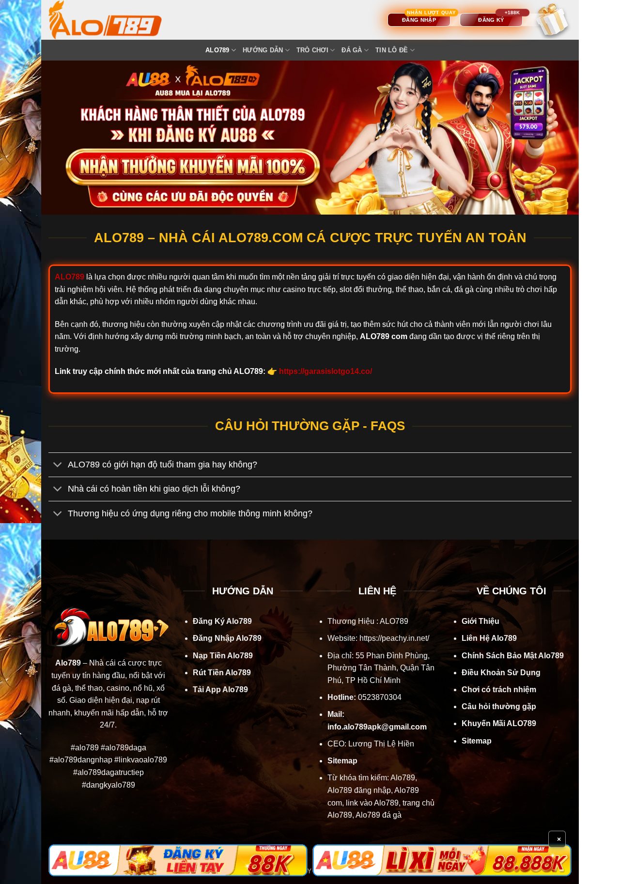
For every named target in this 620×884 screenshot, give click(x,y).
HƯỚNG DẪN (263, 50)
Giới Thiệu (480, 621)
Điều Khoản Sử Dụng (501, 672)
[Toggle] (57, 465)
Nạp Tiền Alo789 (223, 655)
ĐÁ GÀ (351, 50)
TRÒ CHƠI (312, 50)
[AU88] (178, 860)
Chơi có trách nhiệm (499, 689)
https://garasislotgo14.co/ (325, 371)
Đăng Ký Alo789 (222, 621)
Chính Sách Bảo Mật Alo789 (513, 655)
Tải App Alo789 (220, 689)
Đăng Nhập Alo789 (227, 638)
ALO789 (217, 50)
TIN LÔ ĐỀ (391, 50)
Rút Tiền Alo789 (222, 672)
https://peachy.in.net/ (394, 638)
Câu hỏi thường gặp (499, 706)
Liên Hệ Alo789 (489, 638)
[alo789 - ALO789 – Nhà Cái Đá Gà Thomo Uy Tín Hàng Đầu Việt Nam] (114, 20)
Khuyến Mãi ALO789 (499, 723)
